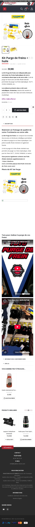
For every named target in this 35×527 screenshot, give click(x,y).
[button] (4, 8)
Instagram (7, 509)
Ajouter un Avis (21, 64)
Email (16, 116)
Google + (13, 116)
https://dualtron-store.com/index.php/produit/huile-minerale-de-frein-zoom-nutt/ (16, 163)
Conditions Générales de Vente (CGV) (17, 495)
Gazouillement (6, 116)
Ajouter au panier (21, 110)
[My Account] (31, 9)
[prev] (29, 58)
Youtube (3, 509)
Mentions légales (17, 498)
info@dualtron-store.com (17, 464)
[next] (32, 58)
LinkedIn (9, 116)
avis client (12, 64)
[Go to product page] (9, 380)
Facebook (3, 116)
